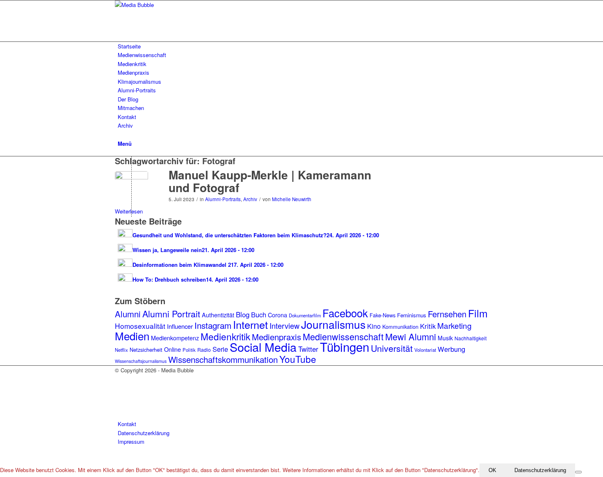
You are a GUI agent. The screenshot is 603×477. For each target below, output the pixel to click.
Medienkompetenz (175, 338)
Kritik (428, 326)
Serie (220, 349)
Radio (204, 349)
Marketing (454, 325)
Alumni (128, 314)
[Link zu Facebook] (120, 388)
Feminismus (411, 315)
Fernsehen (447, 314)
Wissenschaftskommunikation (223, 359)
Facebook (345, 312)
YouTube (297, 358)
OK (492, 470)
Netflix (121, 349)
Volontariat (425, 349)
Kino (374, 326)
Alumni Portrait (171, 313)
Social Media (263, 346)
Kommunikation (400, 326)
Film (478, 312)
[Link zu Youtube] (120, 397)
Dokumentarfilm (305, 315)
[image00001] (131, 187)
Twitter (308, 349)
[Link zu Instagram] (120, 379)
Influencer (180, 326)
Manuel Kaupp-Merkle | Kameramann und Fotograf (270, 181)
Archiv (250, 199)
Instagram (212, 325)
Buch (258, 314)
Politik (189, 349)
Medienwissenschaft (343, 336)
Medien (132, 335)
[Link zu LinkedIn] (120, 406)
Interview (284, 325)
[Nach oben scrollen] (2, 459)
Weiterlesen (129, 211)
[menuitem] (303, 46)
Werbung (451, 349)
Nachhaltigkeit (471, 338)
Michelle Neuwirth (291, 199)
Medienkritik (225, 336)
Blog (242, 314)
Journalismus (333, 324)
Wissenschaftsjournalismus (141, 361)
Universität (392, 348)
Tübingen (344, 346)
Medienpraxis (276, 337)
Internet (250, 324)
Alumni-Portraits (223, 199)
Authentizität (218, 315)
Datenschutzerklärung (540, 470)
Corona (277, 315)
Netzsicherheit (146, 349)
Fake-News (382, 315)
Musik (445, 338)
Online (172, 349)
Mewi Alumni (410, 336)
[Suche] (120, 134)
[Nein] (578, 472)
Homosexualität (140, 326)
